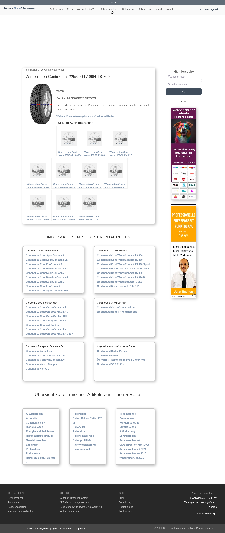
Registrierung (126, 507)
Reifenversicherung (84, 444)
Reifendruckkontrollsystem (73, 498)
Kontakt (159, 9)
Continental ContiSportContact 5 (45, 282)
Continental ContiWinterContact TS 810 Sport (123, 264)
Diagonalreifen (34, 427)
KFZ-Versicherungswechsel (74, 502)
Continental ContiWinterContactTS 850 (119, 282)
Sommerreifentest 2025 (132, 453)
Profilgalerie (33, 449)
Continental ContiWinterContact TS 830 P (121, 277)
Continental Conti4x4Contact (43, 325)
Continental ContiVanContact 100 (45, 355)
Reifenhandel (128, 9)
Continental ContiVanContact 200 (45, 359)
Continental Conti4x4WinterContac (117, 312)
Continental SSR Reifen (110, 364)
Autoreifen (32, 418)
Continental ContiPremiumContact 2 (47, 268)
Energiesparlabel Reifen (40, 431)
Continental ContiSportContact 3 (45, 255)
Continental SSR (35, 422)
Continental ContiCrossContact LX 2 (47, 312)
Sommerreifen (127, 436)
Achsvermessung (17, 507)
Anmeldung (125, 502)
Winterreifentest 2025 (131, 458)
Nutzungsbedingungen (46, 528)
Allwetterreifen (34, 414)
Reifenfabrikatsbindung (39, 436)
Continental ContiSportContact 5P (46, 273)
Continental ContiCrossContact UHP (47, 316)
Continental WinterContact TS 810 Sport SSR (123, 268)
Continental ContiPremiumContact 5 (47, 277)
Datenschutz (66, 528)
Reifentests (55, 9)
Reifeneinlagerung (83, 436)
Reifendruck (80, 431)
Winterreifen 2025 (85, 9)
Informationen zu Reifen (21, 511)
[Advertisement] (112, 37)
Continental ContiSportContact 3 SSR (48, 260)
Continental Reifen (108, 355)
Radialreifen (33, 453)
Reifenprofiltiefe (82, 440)
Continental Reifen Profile (112, 351)
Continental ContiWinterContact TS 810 (120, 260)
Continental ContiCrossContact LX (46, 329)
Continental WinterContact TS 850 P (118, 286)
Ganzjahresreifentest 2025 (134, 444)
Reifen (70, 9)
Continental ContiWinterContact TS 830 (120, 273)
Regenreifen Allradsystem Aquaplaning (80, 507)
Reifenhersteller (108, 9)
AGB (29, 528)
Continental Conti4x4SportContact (46, 320)
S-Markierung (127, 431)
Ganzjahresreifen (36, 440)
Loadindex (32, 444)
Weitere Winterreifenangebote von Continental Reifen (85, 116)
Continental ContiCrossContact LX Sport (49, 334)
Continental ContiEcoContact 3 (44, 264)
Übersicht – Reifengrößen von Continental (121, 359)
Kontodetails (125, 511)
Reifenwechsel (81, 449)
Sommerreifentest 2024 (132, 449)
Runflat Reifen (127, 427)
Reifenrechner (145, 9)
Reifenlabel (79, 414)
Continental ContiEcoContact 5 (44, 286)
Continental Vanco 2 (37, 368)
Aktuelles (170, 9)
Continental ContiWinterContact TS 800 (120, 255)
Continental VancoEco (39, 351)
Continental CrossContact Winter (116, 307)
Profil (111, 2)
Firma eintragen (208, 9)
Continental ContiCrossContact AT (46, 307)
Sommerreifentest (129, 440)
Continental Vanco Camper (41, 364)
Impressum (81, 528)
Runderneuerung (129, 422)
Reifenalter (79, 427)
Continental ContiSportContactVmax (47, 290)
